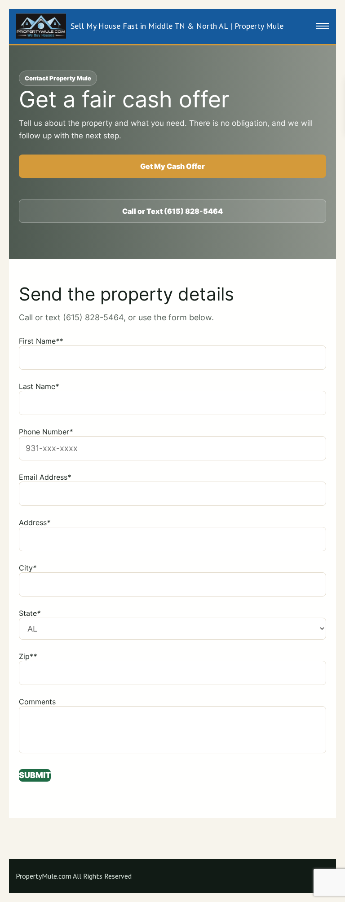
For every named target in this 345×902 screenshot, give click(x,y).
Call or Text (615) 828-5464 (172, 211)
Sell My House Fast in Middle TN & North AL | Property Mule (177, 26)
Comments (37, 701)
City (27, 567)
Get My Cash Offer (172, 166)
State (29, 613)
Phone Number (46, 431)
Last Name (39, 386)
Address (34, 522)
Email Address (45, 477)
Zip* (28, 656)
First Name (41, 340)
